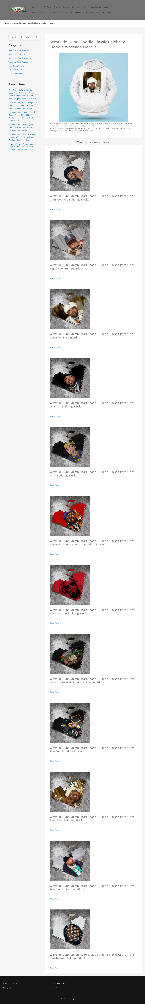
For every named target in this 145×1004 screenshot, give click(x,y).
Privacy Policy (8, 988)
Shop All (11, 23)
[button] (101, 7)
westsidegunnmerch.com (76, 999)
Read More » (55, 209)
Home (5, 23)
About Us (55, 988)
